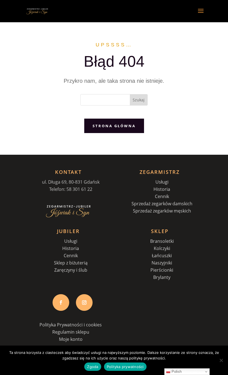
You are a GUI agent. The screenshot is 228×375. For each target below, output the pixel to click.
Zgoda (92, 366)
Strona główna (114, 125)
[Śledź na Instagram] (84, 302)
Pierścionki (161, 270)
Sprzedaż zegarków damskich (162, 204)
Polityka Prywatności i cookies (70, 325)
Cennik (162, 196)
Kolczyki (162, 248)
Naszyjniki (162, 263)
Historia (161, 189)
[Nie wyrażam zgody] (221, 360)
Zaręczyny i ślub (70, 270)
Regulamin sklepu (70, 332)
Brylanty (161, 277)
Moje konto (71, 339)
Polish (176, 371)
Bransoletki (162, 241)
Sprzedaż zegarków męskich (162, 211)
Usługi (161, 182)
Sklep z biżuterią (71, 263)
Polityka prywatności (125, 366)
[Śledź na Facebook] (61, 302)
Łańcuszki (162, 255)
